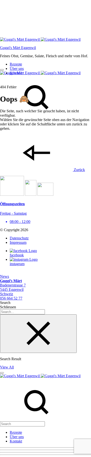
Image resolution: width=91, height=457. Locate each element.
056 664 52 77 (11, 298)
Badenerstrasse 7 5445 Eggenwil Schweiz (13, 287)
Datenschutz (19, 238)
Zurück (79, 170)
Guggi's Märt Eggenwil (18, 48)
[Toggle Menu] (2, 70)
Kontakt (16, 441)
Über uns (17, 68)
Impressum (18, 242)
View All (7, 367)
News (4, 276)
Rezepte (16, 64)
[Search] (36, 421)
